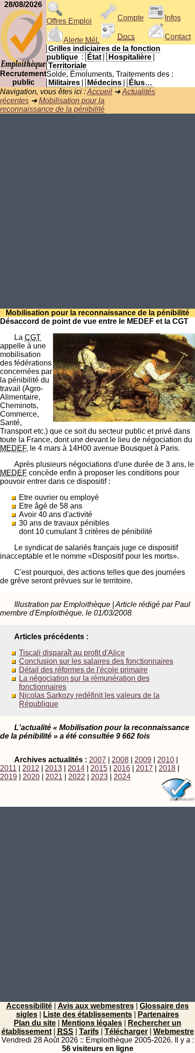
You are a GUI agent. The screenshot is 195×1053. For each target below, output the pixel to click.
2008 (120, 760)
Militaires (64, 83)
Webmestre (173, 1031)
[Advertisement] (97, 211)
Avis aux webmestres (96, 1006)
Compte (130, 18)
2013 (53, 768)
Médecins (104, 83)
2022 (76, 777)
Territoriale (67, 66)
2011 (8, 768)
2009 (142, 760)
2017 (144, 768)
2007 (97, 760)
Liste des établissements (87, 1014)
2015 (98, 768)
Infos (173, 18)
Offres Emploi (69, 21)
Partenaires (158, 1014)
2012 (30, 768)
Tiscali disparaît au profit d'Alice (72, 653)
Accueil (99, 92)
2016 (121, 768)
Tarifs (89, 1031)
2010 (165, 760)
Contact (178, 37)
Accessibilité (29, 1006)
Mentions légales (92, 1023)
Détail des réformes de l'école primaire (83, 670)
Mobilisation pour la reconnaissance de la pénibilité (52, 105)
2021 (53, 777)
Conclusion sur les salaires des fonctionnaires (96, 661)
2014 (76, 768)
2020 (31, 777)
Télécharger (126, 1031)
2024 (122, 777)
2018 (167, 768)
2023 (99, 777)
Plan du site (35, 1023)
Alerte (81, 40)
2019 (8, 777)
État (94, 57)
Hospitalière (129, 57)
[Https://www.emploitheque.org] (23, 67)
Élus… (140, 83)
